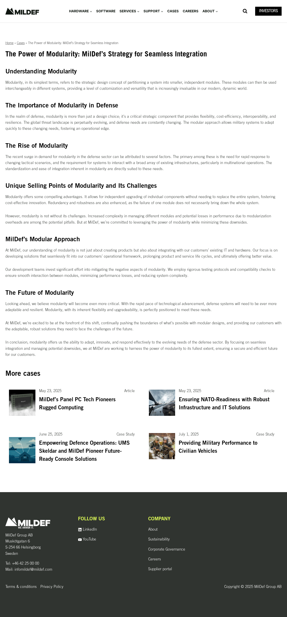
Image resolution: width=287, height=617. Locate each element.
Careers (190, 11)
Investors (268, 11)
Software (105, 11)
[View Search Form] (245, 11)
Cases (173, 11)
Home (9, 43)
